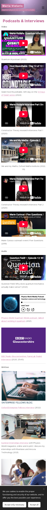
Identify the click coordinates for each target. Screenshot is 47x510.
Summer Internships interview (14, 443)
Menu (43, 7)
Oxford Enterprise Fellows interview (17, 407)
